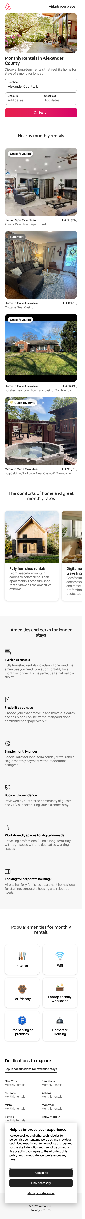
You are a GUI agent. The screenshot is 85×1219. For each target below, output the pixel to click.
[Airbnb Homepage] (8, 6)
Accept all (41, 1173)
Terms (47, 1210)
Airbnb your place (62, 6)
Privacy (35, 1210)
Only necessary (41, 1183)
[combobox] (41, 86)
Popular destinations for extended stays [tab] (31, 1069)
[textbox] (23, 100)
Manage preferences (41, 1193)
